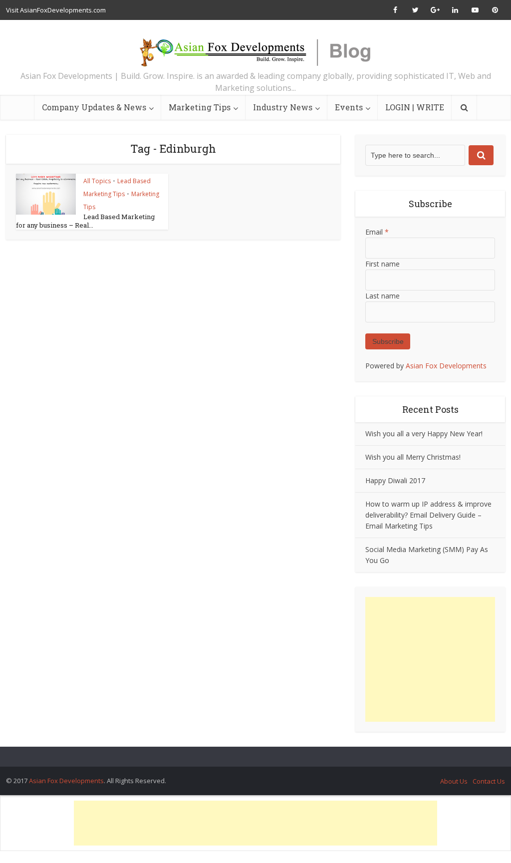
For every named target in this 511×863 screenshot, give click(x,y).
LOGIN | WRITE (414, 107)
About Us (454, 781)
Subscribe (388, 341)
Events (349, 107)
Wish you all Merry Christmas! (413, 457)
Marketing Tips (200, 107)
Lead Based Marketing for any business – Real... (85, 221)
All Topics (97, 181)
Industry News (282, 107)
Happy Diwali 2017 (395, 480)
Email (377, 232)
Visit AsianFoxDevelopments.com (56, 9)
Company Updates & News (94, 107)
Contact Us (489, 781)
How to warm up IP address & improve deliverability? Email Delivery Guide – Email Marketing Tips (428, 515)
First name (382, 264)
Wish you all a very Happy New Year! (424, 433)
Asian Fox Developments (446, 365)
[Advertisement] (430, 659)
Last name (382, 295)
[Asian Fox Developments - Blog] (255, 47)
